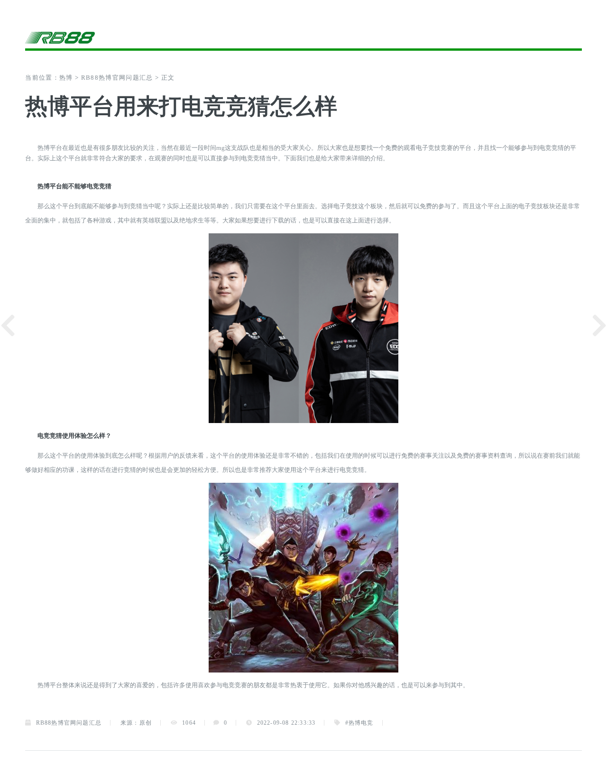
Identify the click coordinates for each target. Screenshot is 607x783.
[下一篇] (599, 325)
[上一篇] (8, 325)
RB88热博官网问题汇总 (117, 77)
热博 (66, 77)
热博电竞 (361, 722)
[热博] (164, 37)
